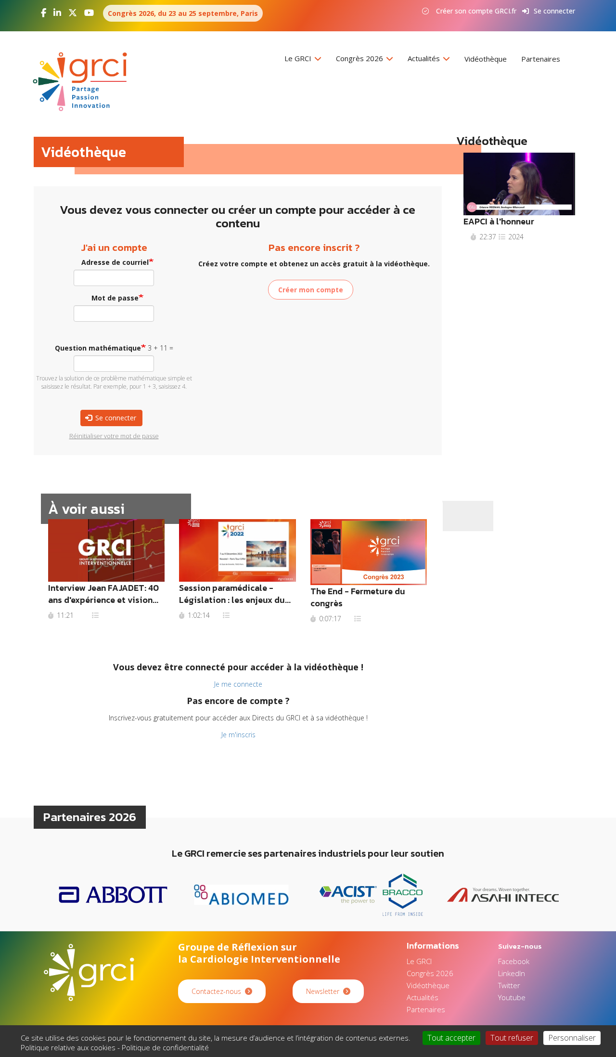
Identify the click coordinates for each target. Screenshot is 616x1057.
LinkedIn (511, 973)
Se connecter (554, 10)
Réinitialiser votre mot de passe (114, 435)
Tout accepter (451, 1037)
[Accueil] (83, 81)
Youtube (512, 997)
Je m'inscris (238, 734)
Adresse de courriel (115, 262)
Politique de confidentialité (165, 1047)
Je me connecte (238, 684)
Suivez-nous (520, 946)
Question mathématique (98, 347)
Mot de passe (115, 297)
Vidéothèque (485, 59)
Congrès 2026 (360, 58)
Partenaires (540, 59)
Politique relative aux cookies (68, 1047)
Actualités (425, 58)
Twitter (509, 985)
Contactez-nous (216, 991)
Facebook (513, 961)
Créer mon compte (310, 289)
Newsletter (322, 991)
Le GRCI (298, 58)
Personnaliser (572, 1037)
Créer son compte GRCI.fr (476, 10)
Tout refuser (511, 1037)
